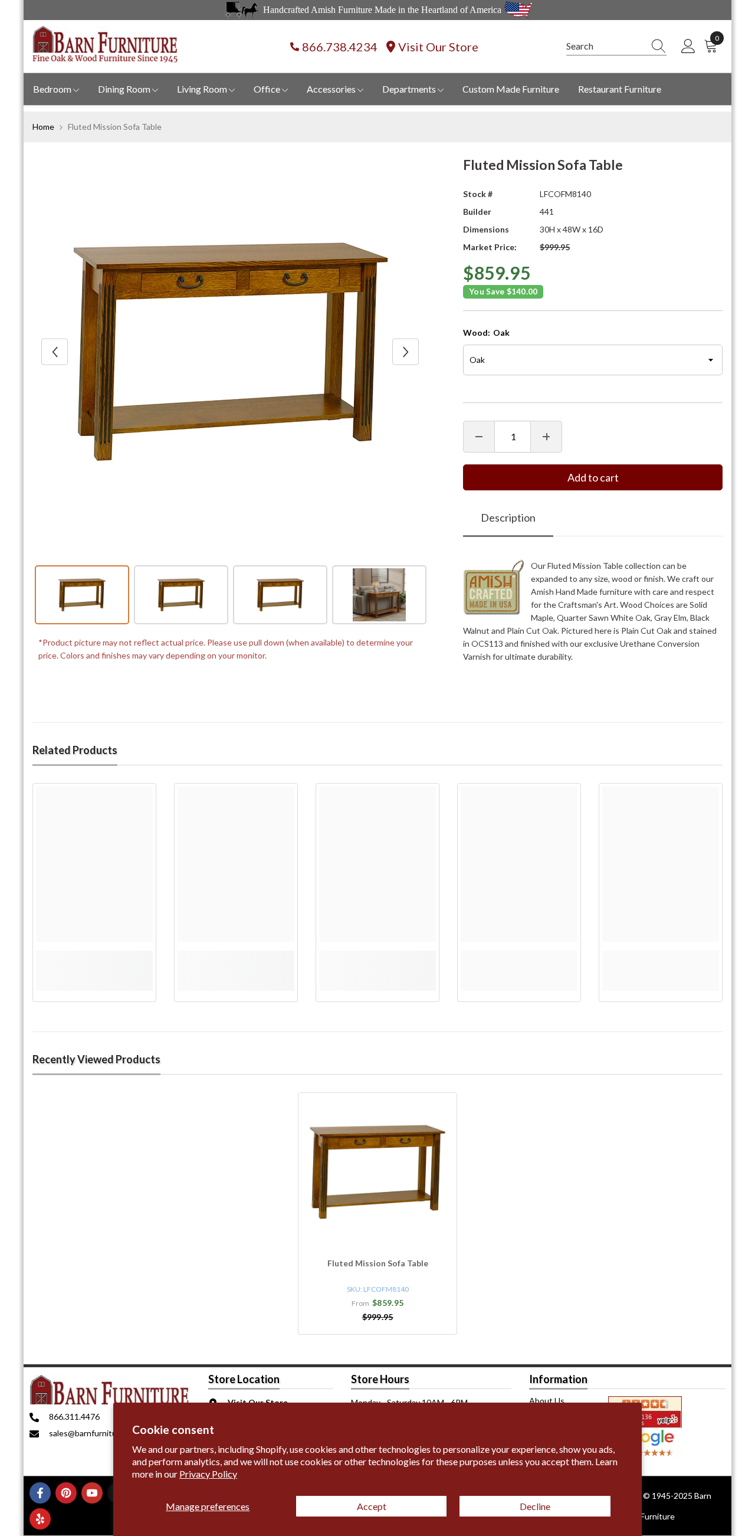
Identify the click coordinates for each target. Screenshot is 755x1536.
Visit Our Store (438, 47)
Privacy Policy (208, 1473)
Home (43, 127)
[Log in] (688, 47)
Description (508, 517)
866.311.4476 (74, 1416)
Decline (535, 1506)
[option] (230, 352)
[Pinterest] (66, 1493)
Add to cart (593, 477)
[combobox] (605, 46)
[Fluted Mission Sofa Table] (377, 1172)
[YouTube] (92, 1493)
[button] (54, 352)
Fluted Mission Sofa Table (377, 1263)
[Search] (616, 46)
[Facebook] (40, 1493)
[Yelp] (40, 1519)
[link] (94, 957)
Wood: (486, 332)
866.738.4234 (340, 47)
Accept (371, 1506)
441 (547, 212)
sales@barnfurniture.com (95, 1433)
